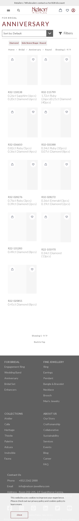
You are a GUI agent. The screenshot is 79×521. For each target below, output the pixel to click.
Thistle (8, 435)
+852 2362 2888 (28, 480)
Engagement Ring (14, 366)
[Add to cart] (12, 59)
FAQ (46, 464)
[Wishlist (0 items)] (67, 10)
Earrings (48, 372)
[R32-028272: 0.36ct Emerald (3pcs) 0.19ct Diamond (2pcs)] (56, 175)
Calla (7, 424)
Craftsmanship (51, 424)
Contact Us (14, 474)
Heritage (9, 429)
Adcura (8, 447)
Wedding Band (12, 372)
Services (48, 441)
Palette (8, 441)
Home (11, 49)
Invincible (9, 452)
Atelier (8, 418)
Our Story (49, 418)
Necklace (48, 389)
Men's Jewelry (51, 401)
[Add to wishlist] (33, 59)
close (19, 514)
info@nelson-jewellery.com (34, 486)
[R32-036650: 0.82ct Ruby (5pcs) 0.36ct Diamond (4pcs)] (23, 122)
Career (47, 458)
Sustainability (51, 435)
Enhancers (10, 389)
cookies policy (56, 501)
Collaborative (51, 429)
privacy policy (37, 501)
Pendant (48, 378)
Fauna (7, 458)
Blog (46, 452)
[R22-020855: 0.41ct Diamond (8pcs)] (22, 279)
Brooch (47, 395)
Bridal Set (9, 383)
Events (47, 447)
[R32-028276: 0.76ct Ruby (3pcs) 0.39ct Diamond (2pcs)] (23, 175)
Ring (46, 366)
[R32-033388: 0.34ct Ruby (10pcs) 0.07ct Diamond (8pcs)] (56, 122)
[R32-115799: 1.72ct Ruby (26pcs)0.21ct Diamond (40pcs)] (56, 70)
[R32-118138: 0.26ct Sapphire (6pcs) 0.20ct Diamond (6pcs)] (23, 70)
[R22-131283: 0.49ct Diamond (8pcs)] (22, 226)
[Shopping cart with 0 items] (60, 10)
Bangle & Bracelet (53, 383)
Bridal (22, 49)
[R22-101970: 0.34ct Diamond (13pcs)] (56, 227)
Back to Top (39, 342)
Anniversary (35, 49)
